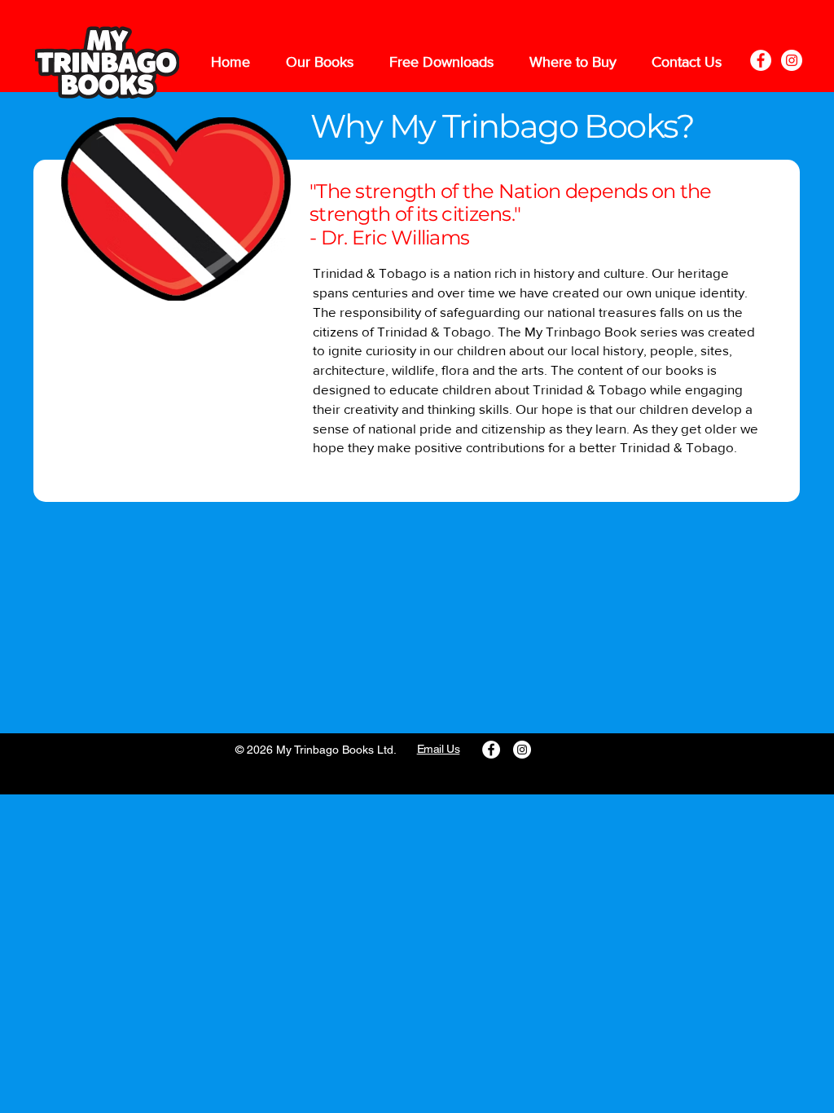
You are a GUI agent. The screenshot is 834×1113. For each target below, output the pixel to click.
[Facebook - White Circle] (760, 60)
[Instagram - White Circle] (791, 60)
